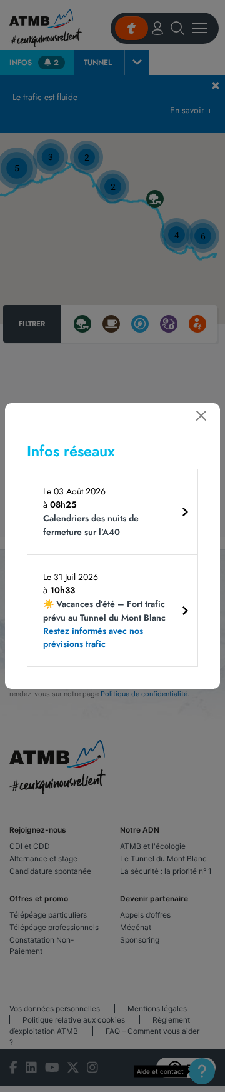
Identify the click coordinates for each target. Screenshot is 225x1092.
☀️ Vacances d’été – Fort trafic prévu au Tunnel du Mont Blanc (104, 624)
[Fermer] (201, 415)
